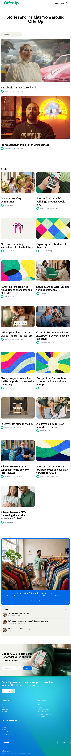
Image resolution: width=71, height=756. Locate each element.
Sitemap (4, 753)
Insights (40, 707)
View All (66, 609)
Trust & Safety (6, 712)
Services (4, 729)
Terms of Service (42, 712)
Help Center (41, 705)
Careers (4, 705)
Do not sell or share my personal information (19, 753)
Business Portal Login (7, 732)
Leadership (5, 709)
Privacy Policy (41, 716)
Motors (4, 727)
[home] (11, 3)
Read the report (35, 601)
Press (3, 707)
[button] (66, 3)
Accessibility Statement (44, 714)
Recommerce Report (43, 709)
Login (62, 3)
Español (57, 3)
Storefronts (5, 725)
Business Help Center (8, 734)
